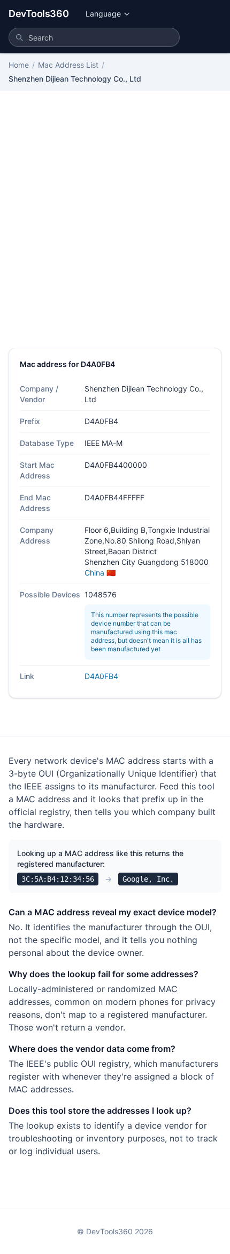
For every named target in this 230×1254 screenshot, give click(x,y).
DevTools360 (38, 13)
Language (103, 13)
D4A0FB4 (101, 676)
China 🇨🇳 (100, 572)
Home (19, 64)
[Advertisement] (115, 227)
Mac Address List (68, 64)
